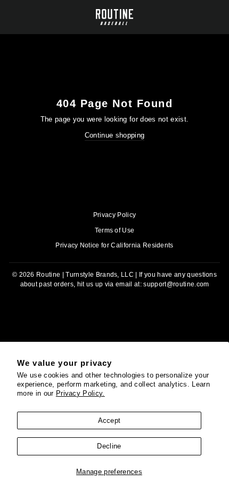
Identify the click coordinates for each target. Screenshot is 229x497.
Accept (109, 420)
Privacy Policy (114, 215)
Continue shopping (114, 135)
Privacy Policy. (80, 393)
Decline (109, 446)
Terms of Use (115, 230)
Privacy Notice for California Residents (114, 245)
